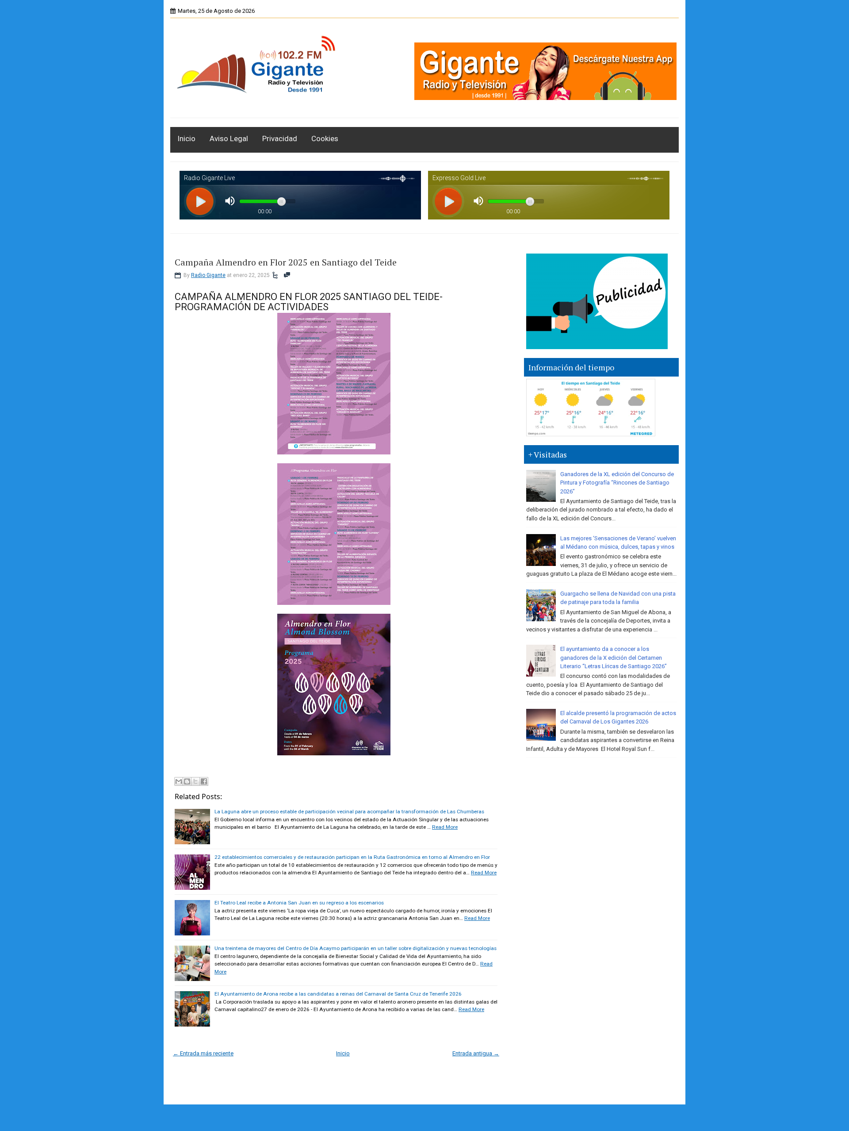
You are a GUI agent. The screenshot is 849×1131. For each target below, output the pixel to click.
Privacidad (279, 138)
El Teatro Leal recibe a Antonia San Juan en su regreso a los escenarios (299, 903)
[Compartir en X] (195, 781)
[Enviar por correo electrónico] (178, 781)
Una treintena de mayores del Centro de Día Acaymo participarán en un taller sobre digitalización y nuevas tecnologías (355, 948)
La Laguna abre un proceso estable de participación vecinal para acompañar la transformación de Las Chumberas (349, 811)
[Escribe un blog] (187, 781)
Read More (445, 827)
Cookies (324, 138)
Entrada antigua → (475, 1053)
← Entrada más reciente (203, 1053)
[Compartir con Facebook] (203, 781)
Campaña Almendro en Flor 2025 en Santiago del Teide (286, 262)
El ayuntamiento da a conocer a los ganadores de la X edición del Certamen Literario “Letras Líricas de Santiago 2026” (613, 657)
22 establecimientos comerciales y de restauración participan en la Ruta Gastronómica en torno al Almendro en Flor (352, 857)
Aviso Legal (229, 138)
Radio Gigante (208, 275)
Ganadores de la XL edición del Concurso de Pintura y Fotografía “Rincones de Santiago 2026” (617, 483)
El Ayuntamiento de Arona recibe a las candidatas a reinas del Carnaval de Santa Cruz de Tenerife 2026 (338, 994)
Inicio (186, 138)
